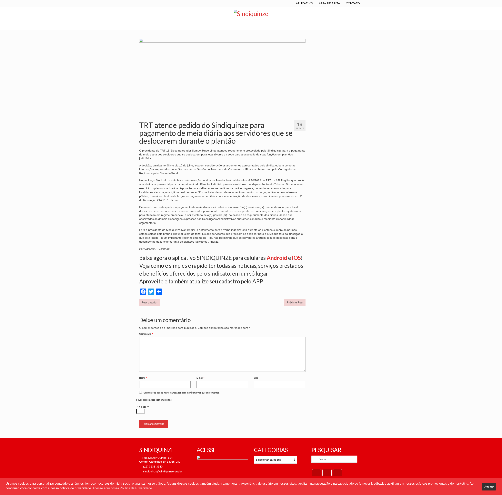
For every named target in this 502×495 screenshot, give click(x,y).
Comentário (146, 334)
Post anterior (149, 302)
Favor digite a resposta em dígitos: (154, 400)
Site (256, 378)
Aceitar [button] (489, 486)
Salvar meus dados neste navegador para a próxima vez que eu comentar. (181, 393)
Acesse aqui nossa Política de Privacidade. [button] (123, 488)
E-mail (200, 378)
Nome (143, 378)
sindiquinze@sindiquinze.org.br (162, 471)
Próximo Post (295, 302)
